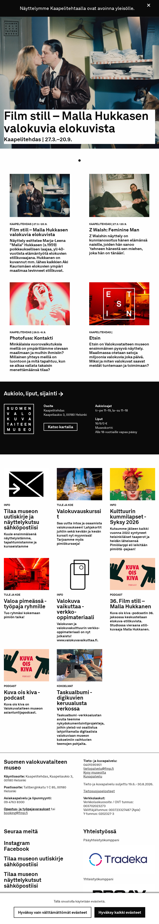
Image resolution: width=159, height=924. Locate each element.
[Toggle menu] (151, 30)
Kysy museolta (94, 772)
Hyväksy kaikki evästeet (120, 912)
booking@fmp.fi (16, 813)
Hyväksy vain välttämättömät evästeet (52, 912)
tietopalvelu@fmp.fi (98, 769)
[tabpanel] (79, 90)
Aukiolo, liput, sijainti (30, 393)
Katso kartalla (62, 427)
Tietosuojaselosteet (99, 791)
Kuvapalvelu (92, 776)
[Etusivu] (11, 29)
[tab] (80, 161)
